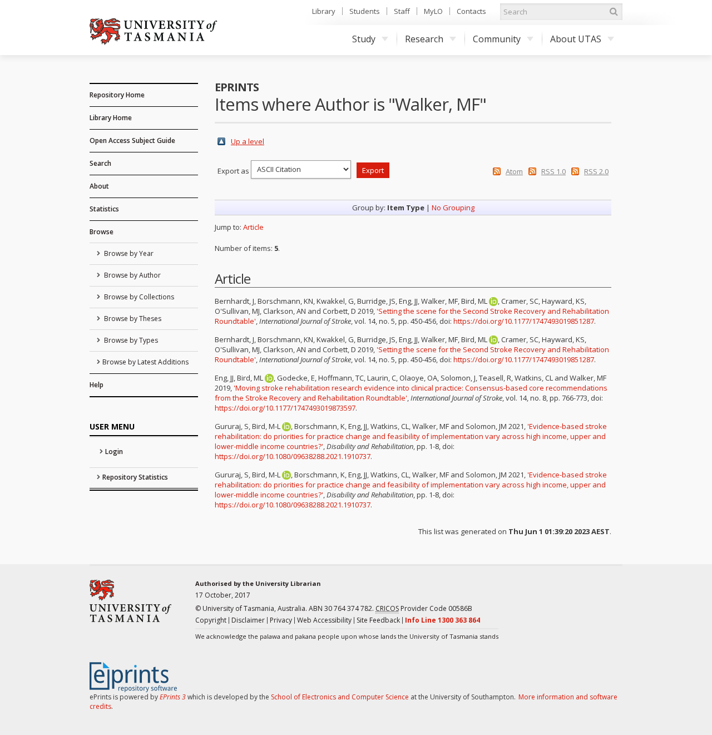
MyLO (433, 11)
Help (96, 384)
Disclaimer (248, 620)
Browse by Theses (131, 318)
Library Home (111, 117)
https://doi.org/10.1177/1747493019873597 (285, 408)
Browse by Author (131, 275)
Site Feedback (378, 620)
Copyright (210, 620)
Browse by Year (128, 253)
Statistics (104, 209)
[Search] (613, 12)
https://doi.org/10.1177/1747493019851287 (523, 321)
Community (497, 39)
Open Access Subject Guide (132, 140)
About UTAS (575, 39)
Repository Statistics (135, 477)
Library (323, 11)
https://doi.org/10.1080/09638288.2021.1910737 (292, 456)
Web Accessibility (324, 620)
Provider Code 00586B (423, 608)
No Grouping (453, 208)
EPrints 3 (173, 697)
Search (100, 163)
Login (114, 451)
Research (424, 39)
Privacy (281, 620)
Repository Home (117, 95)
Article (253, 227)
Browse (101, 231)
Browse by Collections (138, 297)
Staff (402, 11)
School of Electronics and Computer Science (340, 697)
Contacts (471, 11)
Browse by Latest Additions (145, 362)
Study (363, 39)
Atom (514, 171)
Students (364, 11)
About (99, 186)
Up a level (247, 141)
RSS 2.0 (596, 171)
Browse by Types (130, 340)
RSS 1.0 (553, 171)
